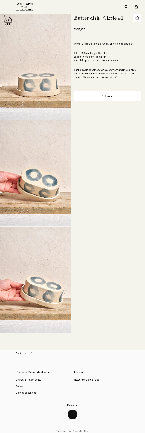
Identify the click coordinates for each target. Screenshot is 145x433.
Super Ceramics (63, 431)
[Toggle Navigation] (9, 7)
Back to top (22, 353)
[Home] (8, 20)
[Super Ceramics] (25, 7)
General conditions (26, 392)
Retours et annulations (86, 379)
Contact (20, 386)
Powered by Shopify (81, 431)
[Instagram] (72, 414)
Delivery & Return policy (28, 379)
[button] (126, 7)
